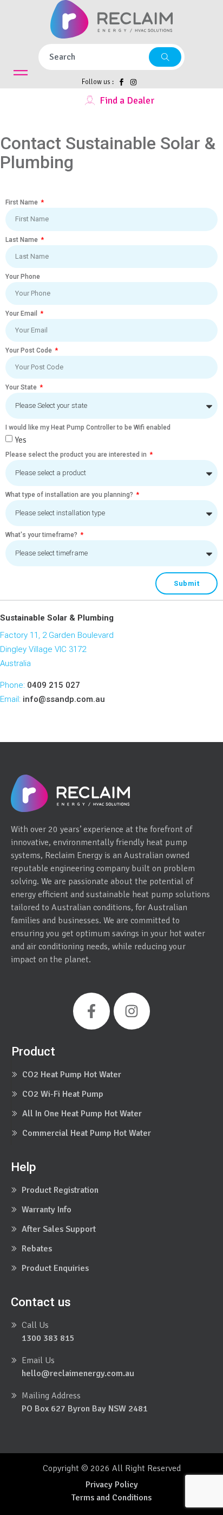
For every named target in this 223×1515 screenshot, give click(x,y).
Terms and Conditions (111, 1497)
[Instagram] (132, 1011)
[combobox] (93, 57)
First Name (22, 202)
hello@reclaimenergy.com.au (78, 1373)
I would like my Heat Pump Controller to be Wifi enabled (87, 427)
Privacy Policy (112, 1484)
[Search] (165, 57)
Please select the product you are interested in (76, 454)
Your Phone (22, 276)
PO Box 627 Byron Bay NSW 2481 (85, 1408)
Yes (21, 439)
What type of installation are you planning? (70, 494)
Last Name (22, 239)
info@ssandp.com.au (64, 699)
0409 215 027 (53, 685)
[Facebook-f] (91, 1011)
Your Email (22, 313)
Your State (21, 387)
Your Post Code (29, 350)
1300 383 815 (48, 1338)
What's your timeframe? (42, 535)
